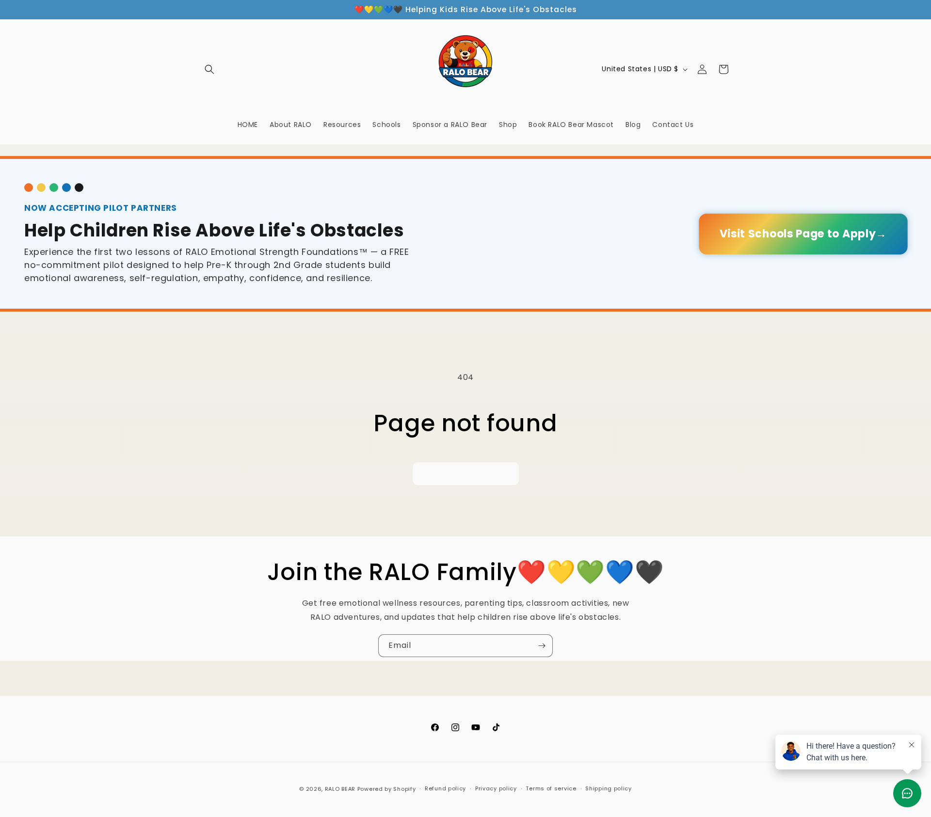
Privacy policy (496, 788)
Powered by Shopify (386, 789)
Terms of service (551, 788)
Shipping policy (608, 788)
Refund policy (445, 788)
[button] (209, 69)
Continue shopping (465, 473)
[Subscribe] (541, 645)
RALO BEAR (340, 789)
